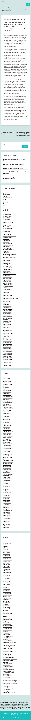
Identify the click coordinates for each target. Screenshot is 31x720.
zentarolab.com (6, 521)
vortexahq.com (6, 564)
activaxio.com (6, 604)
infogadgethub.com (7, 379)
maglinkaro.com (6, 449)
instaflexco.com (6, 590)
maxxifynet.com (6, 555)
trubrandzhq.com (7, 578)
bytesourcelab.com (7, 474)
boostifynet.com (6, 579)
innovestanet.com (7, 486)
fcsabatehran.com (7, 278)
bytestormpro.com (7, 624)
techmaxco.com (6, 601)
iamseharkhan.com (7, 233)
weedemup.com (6, 665)
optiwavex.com (6, 513)
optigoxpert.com (6, 584)
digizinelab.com (6, 439)
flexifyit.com (6, 489)
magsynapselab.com (7, 310)
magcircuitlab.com (7, 425)
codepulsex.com (6, 442)
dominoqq (5, 206)
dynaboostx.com (6, 589)
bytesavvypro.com (7, 336)
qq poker (27, 702)
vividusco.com (6, 563)
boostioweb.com (6, 544)
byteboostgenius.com (8, 462)
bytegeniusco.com (7, 328)
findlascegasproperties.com (9, 642)
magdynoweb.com (7, 445)
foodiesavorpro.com (7, 614)
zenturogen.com (6, 497)
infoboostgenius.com (8, 333)
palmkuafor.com (6, 219)
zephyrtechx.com (7, 582)
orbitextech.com (6, 634)
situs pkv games (6, 194)
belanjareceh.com (7, 225)
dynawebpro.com (7, 501)
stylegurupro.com (7, 607)
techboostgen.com (7, 382)
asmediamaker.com (7, 243)
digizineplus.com (7, 471)
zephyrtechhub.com (7, 516)
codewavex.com (6, 427)
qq (26, 52)
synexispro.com (6, 677)
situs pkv (18, 702)
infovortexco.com (7, 437)
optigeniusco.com (7, 572)
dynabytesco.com (7, 605)
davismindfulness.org (8, 687)
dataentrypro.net (7, 220)
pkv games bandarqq (7, 197)
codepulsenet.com (7, 466)
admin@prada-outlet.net (14, 28)
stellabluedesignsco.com (8, 286)
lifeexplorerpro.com (7, 621)
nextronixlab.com (7, 483)
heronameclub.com (7, 292)
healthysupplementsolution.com (10, 298)
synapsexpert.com (7, 519)
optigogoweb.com (7, 525)
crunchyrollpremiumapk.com (9, 254)
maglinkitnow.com (7, 306)
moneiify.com (6, 246)
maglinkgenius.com (7, 424)
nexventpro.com (6, 581)
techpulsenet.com (7, 434)
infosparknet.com (7, 475)
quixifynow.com (6, 478)
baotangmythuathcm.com (9, 261)
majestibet (2, 708)
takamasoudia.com (7, 283)
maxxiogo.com (6, 490)
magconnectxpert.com (8, 431)
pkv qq (10, 702)
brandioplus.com (6, 500)
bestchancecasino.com (8, 666)
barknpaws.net (6, 240)
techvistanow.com (7, 416)
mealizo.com (6, 239)
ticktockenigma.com (7, 630)
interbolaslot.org (6, 217)
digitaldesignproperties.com (9, 236)
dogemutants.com (7, 280)
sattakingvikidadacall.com (9, 656)
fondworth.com (6, 231)
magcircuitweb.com (7, 315)
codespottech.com (7, 299)
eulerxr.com (5, 631)
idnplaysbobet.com (7, 654)
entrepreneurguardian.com (9, 660)
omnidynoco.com (7, 515)
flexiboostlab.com (7, 593)
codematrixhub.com (7, 330)
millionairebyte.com (7, 689)
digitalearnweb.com (7, 216)
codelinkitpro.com (7, 381)
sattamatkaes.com (7, 252)
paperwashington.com (8, 663)
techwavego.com (7, 440)
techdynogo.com (7, 301)
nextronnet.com (6, 494)
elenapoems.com (7, 275)
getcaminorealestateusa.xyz (9, 692)
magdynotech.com (7, 468)
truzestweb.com (6, 518)
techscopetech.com (7, 443)
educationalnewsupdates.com (10, 541)
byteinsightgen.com (7, 338)
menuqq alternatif (4, 702)
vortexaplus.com (6, 507)
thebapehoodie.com (7, 269)
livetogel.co (5, 639)
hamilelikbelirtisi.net (7, 598)
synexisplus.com (6, 552)
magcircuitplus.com (7, 357)
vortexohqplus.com (7, 595)
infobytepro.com (6, 399)
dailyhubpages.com (7, 652)
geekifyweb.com (6, 393)
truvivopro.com (6, 561)
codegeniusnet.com (7, 402)
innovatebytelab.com (7, 398)
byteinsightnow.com (7, 350)
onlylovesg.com (6, 649)
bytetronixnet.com (7, 360)
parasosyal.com (6, 271)
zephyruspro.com (7, 480)
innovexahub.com (7, 557)
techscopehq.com (7, 469)
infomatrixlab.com (7, 455)
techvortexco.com (7, 392)
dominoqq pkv (6, 196)
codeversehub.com (7, 457)
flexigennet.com (6, 290)
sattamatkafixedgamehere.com (10, 659)
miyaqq (7, 708)
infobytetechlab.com (7, 344)
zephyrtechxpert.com (8, 436)
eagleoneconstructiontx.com (9, 646)
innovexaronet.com (7, 414)
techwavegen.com (7, 334)
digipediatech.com (7, 304)
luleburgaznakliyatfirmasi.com (10, 268)
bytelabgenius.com (7, 319)
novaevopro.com (7, 575)
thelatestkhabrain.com (8, 234)
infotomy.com (6, 296)
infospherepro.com (7, 613)
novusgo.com (6, 622)
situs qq (22, 702)
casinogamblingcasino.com (9, 257)
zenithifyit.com (6, 566)
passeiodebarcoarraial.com (9, 229)
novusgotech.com (7, 492)
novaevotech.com (7, 420)
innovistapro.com (7, 592)
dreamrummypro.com (8, 222)
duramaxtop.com (7, 281)
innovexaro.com (6, 472)
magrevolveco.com (7, 353)
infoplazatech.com (7, 395)
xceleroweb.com (6, 524)
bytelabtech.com (7, 385)
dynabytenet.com (7, 451)
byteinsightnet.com (7, 407)
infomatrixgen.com (7, 341)
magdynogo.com (7, 365)
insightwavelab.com (7, 619)
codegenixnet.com (7, 347)
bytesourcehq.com (7, 405)
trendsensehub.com (7, 628)
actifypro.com (6, 587)
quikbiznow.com (6, 522)
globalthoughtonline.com (8, 245)
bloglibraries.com (7, 266)
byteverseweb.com (7, 459)
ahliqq (4, 199)
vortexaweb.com (7, 570)
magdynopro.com (7, 322)
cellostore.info (6, 242)
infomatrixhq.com (7, 417)
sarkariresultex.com (7, 237)
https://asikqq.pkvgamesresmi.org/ (21, 708)
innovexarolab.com (7, 342)
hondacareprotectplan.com (9, 255)
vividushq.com (6, 506)
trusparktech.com (7, 576)
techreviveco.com (7, 448)
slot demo (5, 203)
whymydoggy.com (7, 214)
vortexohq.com (6, 616)
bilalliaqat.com (6, 668)
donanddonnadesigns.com (9, 645)
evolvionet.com (6, 551)
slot (1, 704)
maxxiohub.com (6, 567)
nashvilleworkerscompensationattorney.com (13, 681)
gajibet (11, 708)
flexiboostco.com (7, 543)
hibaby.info (5, 662)
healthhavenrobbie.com (8, 643)
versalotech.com (6, 599)
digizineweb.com (7, 410)
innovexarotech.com (7, 354)
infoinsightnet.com (7, 404)
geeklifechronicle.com (8, 611)
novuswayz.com (6, 586)
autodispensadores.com (8, 669)
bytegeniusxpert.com (8, 396)
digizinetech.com (7, 339)
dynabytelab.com (7, 549)
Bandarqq (9, 30)
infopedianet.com (7, 465)
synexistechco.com (7, 560)
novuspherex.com (7, 573)
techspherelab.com (7, 454)
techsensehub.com (7, 384)
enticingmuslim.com (7, 272)
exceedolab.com (6, 602)
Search (4, 144)
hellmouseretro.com (7, 277)
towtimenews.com (7, 258)
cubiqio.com (5, 610)
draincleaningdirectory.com (9, 260)
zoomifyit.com (6, 529)
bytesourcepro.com (7, 452)
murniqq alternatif (19, 704)
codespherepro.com (7, 345)
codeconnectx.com (7, 411)
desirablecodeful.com (8, 289)
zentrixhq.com (6, 484)
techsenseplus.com (7, 331)
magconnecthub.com (8, 460)
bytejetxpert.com (7, 362)
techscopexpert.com (7, 316)
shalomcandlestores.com (8, 249)
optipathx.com (6, 481)
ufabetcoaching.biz (7, 686)
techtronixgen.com (7, 312)
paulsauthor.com (7, 287)
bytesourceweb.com (7, 348)
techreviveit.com (6, 325)
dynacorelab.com (7, 558)
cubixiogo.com (6, 509)
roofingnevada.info (7, 674)
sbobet (6, 704)
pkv (3, 704)
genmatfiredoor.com (7, 640)
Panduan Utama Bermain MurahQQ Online (13, 168)
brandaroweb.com (7, 527)
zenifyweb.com (6, 637)
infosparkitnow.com (7, 390)
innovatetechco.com (7, 321)
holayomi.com (6, 678)
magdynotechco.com (8, 389)
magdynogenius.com (7, 309)
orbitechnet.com (6, 512)
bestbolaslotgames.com (8, 657)
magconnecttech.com (8, 636)
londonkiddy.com (7, 684)
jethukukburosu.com (7, 263)
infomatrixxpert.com (7, 413)
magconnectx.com (7, 675)
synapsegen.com (7, 503)
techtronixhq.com (7, 378)
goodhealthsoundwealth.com (9, 274)
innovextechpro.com (7, 313)
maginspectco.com (7, 363)
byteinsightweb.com (7, 307)
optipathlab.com (6, 547)
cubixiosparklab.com (7, 419)
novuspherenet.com (7, 510)
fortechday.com (6, 691)
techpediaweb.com (7, 318)
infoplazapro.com (7, 324)
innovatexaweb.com (7, 387)
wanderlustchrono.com (8, 625)
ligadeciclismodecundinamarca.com (11, 680)
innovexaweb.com (7, 498)
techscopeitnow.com (7, 359)
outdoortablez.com (7, 295)
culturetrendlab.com (7, 627)
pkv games (5, 202)
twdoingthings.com (7, 284)
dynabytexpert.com (7, 487)
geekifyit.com (6, 251)
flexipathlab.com (6, 504)
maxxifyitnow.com (7, 477)
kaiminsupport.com (7, 223)
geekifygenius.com (7, 633)
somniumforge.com (7, 264)
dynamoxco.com (6, 495)
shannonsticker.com (7, 226)
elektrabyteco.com (7, 430)
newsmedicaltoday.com (8, 672)
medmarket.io (6, 293)
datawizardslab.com (7, 608)
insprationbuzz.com (7, 228)
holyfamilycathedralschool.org (10, 683)
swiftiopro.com (6, 596)
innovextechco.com (7, 422)
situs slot (13, 704)
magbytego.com (6, 401)
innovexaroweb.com (7, 446)
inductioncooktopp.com (8, 671)
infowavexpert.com (7, 327)
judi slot (4, 193)
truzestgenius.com (7, 433)
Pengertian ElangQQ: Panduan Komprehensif (13, 164)
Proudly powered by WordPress (10, 717)
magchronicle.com (7, 303)
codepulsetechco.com (8, 408)
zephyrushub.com (7, 546)
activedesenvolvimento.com (9, 651)
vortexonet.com (6, 554)
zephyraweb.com (7, 569)
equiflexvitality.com (7, 648)
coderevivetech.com (7, 351)
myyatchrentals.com (7, 248)
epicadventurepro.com (8, 617)
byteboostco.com (7, 428)
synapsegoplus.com (7, 463)
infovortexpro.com (7, 356)
